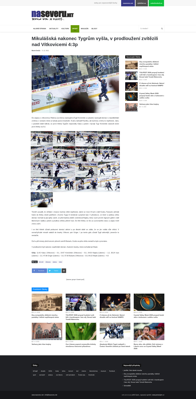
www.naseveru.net (38, 395)
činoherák (91, 375)
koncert (71, 371)
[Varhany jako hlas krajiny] (131, 107)
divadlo (43, 371)
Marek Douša (36, 50)
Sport (75, 28)
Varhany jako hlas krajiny (149, 104)
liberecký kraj (93, 371)
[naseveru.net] (53, 16)
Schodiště (127, 386)
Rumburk (112, 371)
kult (77, 371)
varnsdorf (42, 375)
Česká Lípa (81, 375)
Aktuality (53, 28)
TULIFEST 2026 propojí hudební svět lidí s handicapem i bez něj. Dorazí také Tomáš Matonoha (151, 75)
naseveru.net (128, 3)
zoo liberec (59, 375)
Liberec (55, 262)
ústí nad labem (70, 375)
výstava (50, 375)
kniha (63, 371)
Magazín (84, 28)
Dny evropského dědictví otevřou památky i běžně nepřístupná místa (149, 64)
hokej (60, 262)
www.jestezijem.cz (158, 395)
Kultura (65, 28)
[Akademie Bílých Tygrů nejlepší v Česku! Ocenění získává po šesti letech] (115, 331)
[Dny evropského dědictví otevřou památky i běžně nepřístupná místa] (131, 65)
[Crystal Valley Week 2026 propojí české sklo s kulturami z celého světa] (131, 96)
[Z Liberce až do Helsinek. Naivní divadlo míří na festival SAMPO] (131, 86)
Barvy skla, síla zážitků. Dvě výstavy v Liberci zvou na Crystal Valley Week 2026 (148, 346)
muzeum (103, 371)
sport (34, 375)
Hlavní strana (39, 28)
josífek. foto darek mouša (133, 370)
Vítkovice (48, 262)
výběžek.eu (141, 3)
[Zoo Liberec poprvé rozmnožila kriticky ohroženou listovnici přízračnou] (81, 331)
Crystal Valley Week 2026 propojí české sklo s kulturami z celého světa (151, 95)
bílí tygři (41, 262)
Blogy (94, 28)
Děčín (50, 371)
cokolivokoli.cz (156, 3)
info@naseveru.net (51, 395)
